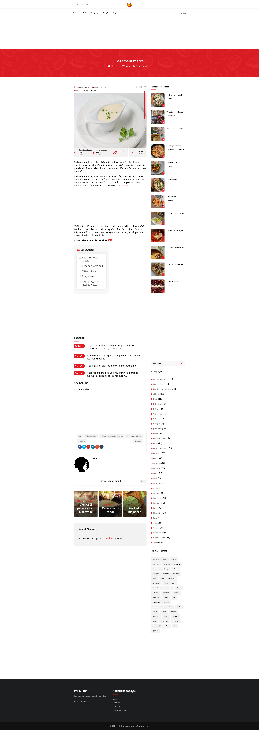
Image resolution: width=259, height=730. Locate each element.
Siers (89, 505)
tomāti (164, 611)
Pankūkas (156, 468)
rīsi (174, 597)
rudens (166, 597)
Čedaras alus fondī (85, 510)
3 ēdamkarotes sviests (90, 259)
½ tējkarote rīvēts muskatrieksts (91, 283)
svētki (179, 607)
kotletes (176, 573)
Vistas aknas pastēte (175, 129)
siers (170, 607)
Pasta (155, 473)
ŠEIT (109, 240)
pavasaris (169, 588)
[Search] (185, 4)
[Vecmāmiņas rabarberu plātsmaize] (158, 117)
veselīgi (175, 616)
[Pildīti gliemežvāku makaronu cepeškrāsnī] (158, 151)
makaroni (171, 578)
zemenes (176, 621)
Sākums (76, 13)
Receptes (106, 13)
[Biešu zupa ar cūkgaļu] (158, 235)
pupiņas (155, 592)
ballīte (165, 559)
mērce (166, 583)
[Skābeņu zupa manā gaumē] (158, 100)
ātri (80, 436)
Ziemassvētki (157, 626)
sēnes (155, 611)
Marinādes (157, 454)
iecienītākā (123, 185)
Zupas (155, 543)
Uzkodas (156, 528)
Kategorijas (95, 13)
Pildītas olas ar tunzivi (175, 213)
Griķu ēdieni (157, 419)
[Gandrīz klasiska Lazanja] (158, 168)
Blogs (115, 13)
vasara (166, 616)
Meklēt (85, 13)
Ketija (97, 87)
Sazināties (116, 707)
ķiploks (155, 631)
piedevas (82, 441)
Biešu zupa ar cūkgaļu (175, 230)
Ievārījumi (156, 424)
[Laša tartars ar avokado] (158, 201)
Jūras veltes (157, 429)
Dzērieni (156, 409)
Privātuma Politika (119, 710)
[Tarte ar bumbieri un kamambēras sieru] (158, 269)
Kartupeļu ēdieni (159, 439)
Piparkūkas (157, 483)
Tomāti (156, 523)
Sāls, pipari (88, 276)
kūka (154, 578)
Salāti (155, 508)
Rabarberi (156, 493)
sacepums (156, 602)
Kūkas (155, 444)
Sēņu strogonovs (134, 510)
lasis (162, 578)
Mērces (125, 66)
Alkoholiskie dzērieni (160, 379)
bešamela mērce (91, 436)
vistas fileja (164, 621)
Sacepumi (156, 503)
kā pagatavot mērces (134, 436)
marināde (156, 583)
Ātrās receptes (158, 384)
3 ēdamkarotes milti (93, 265)
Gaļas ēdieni (157, 414)
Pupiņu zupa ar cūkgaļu (175, 247)
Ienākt (183, 13)
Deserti (156, 399)
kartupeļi (156, 573)
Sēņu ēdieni (137, 505)
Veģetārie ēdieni (159, 538)
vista (154, 621)
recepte (176, 592)
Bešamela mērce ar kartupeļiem (112, 436)
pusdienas (166, 592)
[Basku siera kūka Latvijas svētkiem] (158, 286)
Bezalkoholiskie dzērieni (162, 389)
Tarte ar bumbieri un (175, 264)
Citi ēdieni (157, 394)
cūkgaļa (177, 564)
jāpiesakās (107, 538)
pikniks (179, 588)
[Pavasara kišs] (158, 184)
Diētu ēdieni (157, 404)
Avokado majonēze (110, 510)
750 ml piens (89, 271)
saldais (166, 602)
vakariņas (156, 616)
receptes (138, 441)
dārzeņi (165, 569)
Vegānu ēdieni (158, 533)
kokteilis (166, 573)
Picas (155, 478)
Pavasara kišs (172, 180)
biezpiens (156, 564)
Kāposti (156, 434)
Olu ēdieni (157, 463)
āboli (167, 626)
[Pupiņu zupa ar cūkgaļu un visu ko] (158, 252)
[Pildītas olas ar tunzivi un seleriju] (158, 218)
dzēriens (156, 569)
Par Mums (116, 703)
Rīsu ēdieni (157, 498)
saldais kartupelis (159, 607)
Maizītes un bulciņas (160, 449)
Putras (155, 488)
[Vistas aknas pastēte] (158, 134)
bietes (174, 559)
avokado (156, 559)
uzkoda (173, 611)
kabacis (175, 569)
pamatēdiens (157, 588)
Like (105, 87)
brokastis (167, 564)
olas (173, 583)
